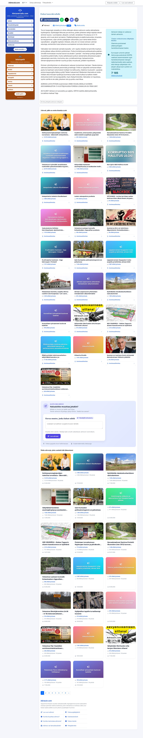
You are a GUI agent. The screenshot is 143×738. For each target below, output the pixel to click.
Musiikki (20, 33)
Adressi (47, 25)
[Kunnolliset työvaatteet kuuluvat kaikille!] (56, 319)
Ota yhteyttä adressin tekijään (52, 102)
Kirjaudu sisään (112, 3)
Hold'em (20, 89)
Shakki (20, 69)
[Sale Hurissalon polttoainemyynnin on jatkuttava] (88, 255)
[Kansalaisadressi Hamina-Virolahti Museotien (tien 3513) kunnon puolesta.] (121, 128)
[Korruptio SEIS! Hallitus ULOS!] (121, 159)
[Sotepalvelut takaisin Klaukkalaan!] (56, 191)
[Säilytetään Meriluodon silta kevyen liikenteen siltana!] (88, 319)
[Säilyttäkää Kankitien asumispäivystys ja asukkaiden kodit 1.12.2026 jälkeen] (88, 160)
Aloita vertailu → (20, 49)
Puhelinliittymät (20, 25)
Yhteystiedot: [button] (47, 3)
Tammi (20, 85)
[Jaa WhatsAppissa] (62, 20)
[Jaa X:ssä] (67, 20)
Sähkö (20, 21)
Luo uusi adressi (127, 3)
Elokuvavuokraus (20, 41)
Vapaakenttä (20, 73)
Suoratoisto (20, 29)
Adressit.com (14, 3)
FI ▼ (25, 2)
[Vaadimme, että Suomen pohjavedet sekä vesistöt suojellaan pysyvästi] (88, 128)
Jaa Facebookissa (51, 20)
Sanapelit (20, 77)
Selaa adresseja (35, 3)
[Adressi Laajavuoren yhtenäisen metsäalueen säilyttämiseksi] (88, 287)
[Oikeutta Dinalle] (88, 350)
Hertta (20, 81)
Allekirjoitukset (62, 25)
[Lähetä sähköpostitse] (72, 20)
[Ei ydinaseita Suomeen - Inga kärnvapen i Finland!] (56, 255)
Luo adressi (54, 436)
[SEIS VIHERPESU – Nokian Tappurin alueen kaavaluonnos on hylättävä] (121, 319)
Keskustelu (80, 25)
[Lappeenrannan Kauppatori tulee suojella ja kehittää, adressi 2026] (121, 255)
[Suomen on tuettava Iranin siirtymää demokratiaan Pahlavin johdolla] (121, 351)
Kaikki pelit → (20, 94)
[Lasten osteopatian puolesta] (88, 191)
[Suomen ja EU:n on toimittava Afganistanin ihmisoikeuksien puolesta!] (121, 223)
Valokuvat (20, 45)
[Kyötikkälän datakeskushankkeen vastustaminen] (121, 287)
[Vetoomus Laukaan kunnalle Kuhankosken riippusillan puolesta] (88, 223)
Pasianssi (20, 65)
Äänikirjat (20, 37)
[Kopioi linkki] (77, 20)
